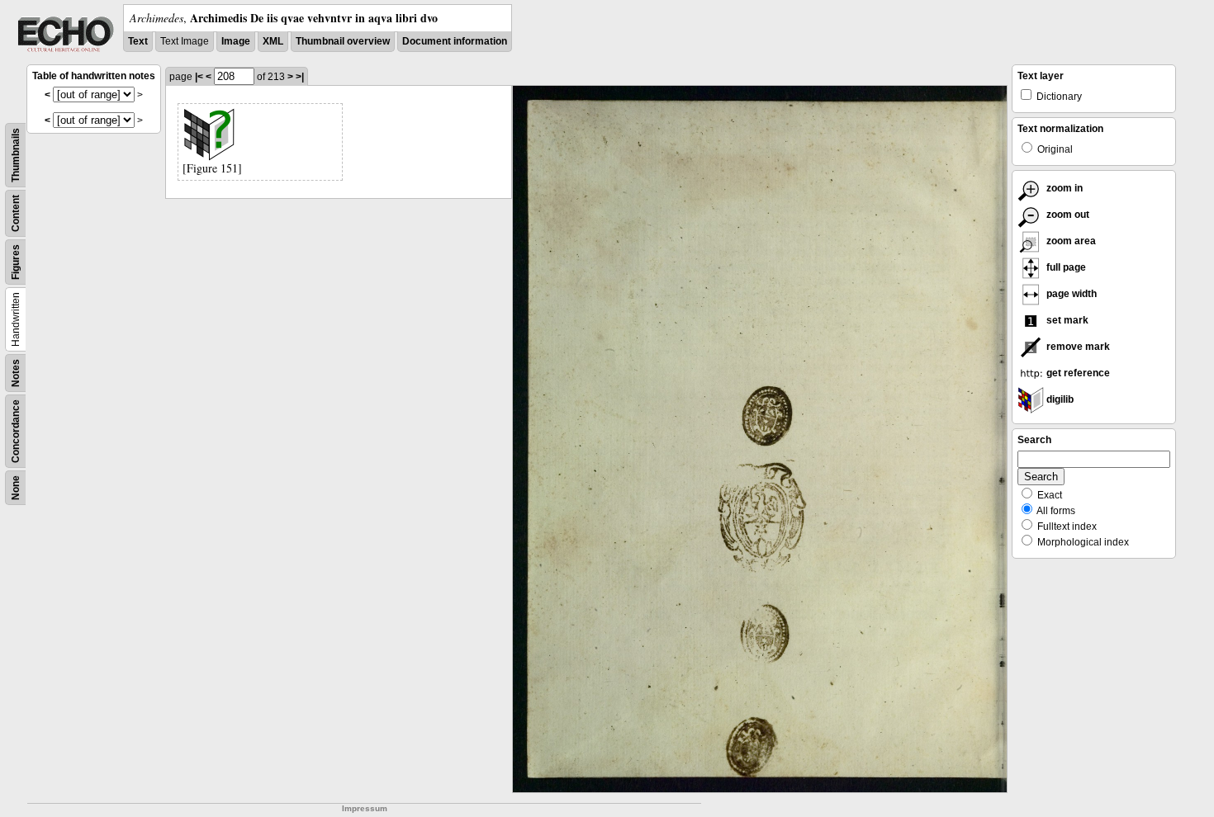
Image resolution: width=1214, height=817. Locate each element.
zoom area (1070, 241)
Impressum (364, 808)
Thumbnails (15, 155)
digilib (1059, 399)
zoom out (1066, 214)
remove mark (1077, 346)
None (15, 487)
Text (138, 41)
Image (235, 41)
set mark (1066, 320)
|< (199, 77)
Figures (15, 262)
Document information (454, 41)
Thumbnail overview (343, 41)
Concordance (15, 431)
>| (300, 77)
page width (1070, 294)
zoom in (1063, 188)
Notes (15, 373)
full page (1065, 267)
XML (273, 41)
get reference (1077, 373)
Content (15, 213)
